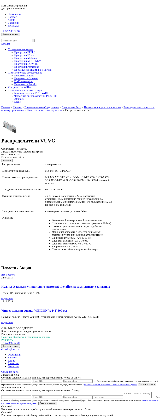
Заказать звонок (10, 34)
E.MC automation (23, 81)
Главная (5, 107)
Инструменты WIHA (19, 87)
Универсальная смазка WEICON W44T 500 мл (34, 310)
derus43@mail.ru (10, 349)
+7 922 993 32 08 (10, 31)
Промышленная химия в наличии (33, 69)
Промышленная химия (20, 49)
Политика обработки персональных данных (25, 337)
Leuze (17, 101)
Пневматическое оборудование (25, 72)
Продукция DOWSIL (26, 63)
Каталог (12, 17)
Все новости (8, 274)
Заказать (7, 160)
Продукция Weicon (24, 55)
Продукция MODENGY (27, 61)
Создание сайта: (10, 371)
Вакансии (13, 22)
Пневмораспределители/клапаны (102, 107)
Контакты (13, 25)
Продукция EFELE (24, 52)
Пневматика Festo (24, 75)
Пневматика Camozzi (26, 78)
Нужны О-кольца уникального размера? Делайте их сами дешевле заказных (55, 286)
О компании (14, 14)
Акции (11, 19)
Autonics (19, 98)
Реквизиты (7, 340)
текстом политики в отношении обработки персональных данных (110, 384)
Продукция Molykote (25, 58)
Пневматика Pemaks (25, 84)
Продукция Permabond (26, 66)
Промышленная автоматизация (25, 90)
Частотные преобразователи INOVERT (36, 96)
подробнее (7, 298)
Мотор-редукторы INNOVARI (31, 93)
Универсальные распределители (44, 110)
